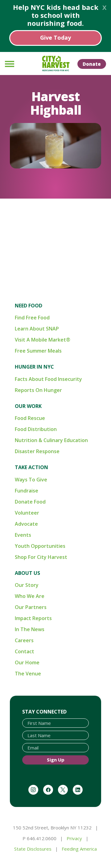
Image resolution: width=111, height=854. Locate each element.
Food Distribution (36, 429)
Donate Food (30, 501)
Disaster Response (37, 451)
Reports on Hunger (38, 390)
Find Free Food (32, 317)
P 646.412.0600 (39, 838)
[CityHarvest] (55, 64)
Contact (24, 651)
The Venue (28, 673)
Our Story (27, 585)
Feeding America (79, 849)
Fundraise (26, 490)
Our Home (27, 662)
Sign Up (55, 760)
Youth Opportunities (40, 546)
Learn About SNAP (37, 328)
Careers (24, 640)
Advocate (26, 523)
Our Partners (31, 607)
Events (23, 535)
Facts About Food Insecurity (48, 379)
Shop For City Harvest (41, 557)
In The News (29, 629)
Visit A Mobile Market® (42, 339)
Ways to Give (31, 479)
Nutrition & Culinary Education (51, 440)
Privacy (74, 838)
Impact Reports (33, 618)
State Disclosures (32, 849)
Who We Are (29, 596)
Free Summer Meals (38, 350)
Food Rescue (30, 418)
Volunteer (27, 512)
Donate (92, 64)
